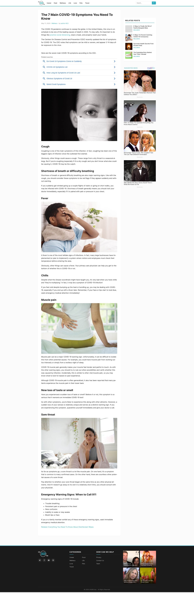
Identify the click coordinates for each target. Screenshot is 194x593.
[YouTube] (49, 560)
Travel (87, 3)
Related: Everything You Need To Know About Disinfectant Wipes (67, 527)
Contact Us (100, 560)
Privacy (98, 557)
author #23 (64, 23)
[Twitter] (40, 560)
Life (70, 3)
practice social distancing (60, 35)
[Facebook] (44, 560)
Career (49, 3)
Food (55, 3)
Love (75, 3)
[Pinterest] (53, 560)
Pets (81, 3)
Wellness (63, 3)
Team (98, 563)
